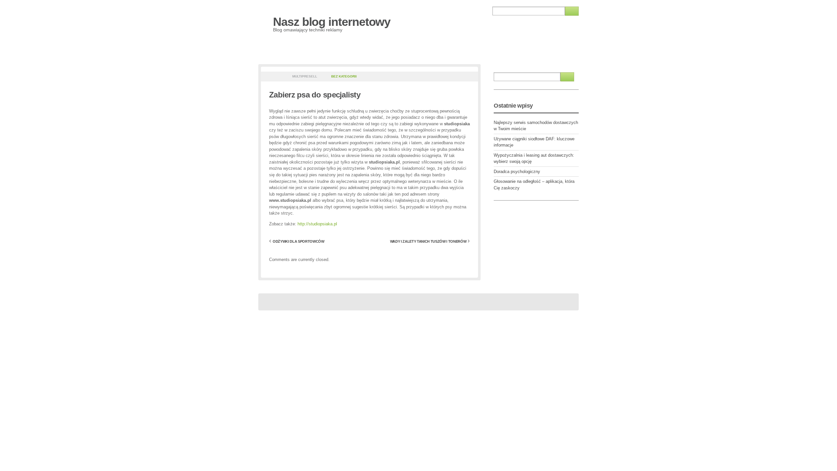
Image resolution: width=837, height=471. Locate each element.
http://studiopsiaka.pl (317, 223)
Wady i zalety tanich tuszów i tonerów (428, 241)
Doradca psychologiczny (517, 171)
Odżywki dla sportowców (298, 241)
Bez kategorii (344, 76)
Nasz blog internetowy (331, 21)
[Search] (572, 11)
